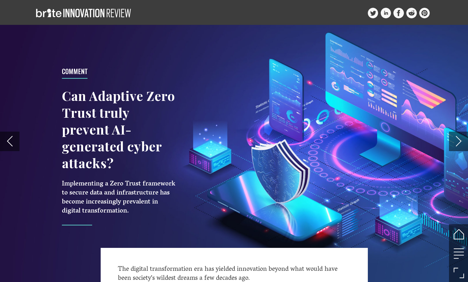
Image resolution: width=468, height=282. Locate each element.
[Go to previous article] (9, 141)
